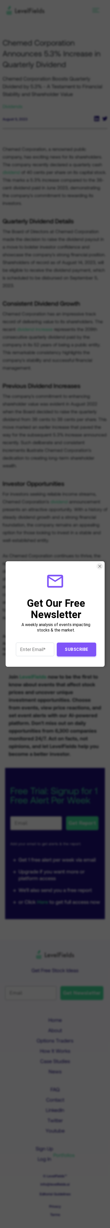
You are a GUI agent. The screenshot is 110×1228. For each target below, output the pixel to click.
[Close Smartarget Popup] (99, 566)
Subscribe (76, 649)
